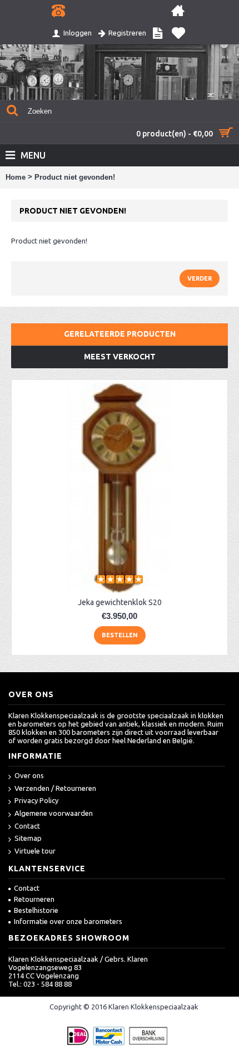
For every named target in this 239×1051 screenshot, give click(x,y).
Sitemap (28, 838)
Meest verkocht (120, 356)
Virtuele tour (35, 851)
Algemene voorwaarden (53, 813)
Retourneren (34, 899)
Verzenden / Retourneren (55, 788)
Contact (27, 826)
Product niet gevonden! (74, 177)
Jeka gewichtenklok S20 (120, 602)
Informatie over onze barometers (68, 921)
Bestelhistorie (36, 910)
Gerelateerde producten (120, 333)
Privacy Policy (36, 800)
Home (16, 177)
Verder (199, 278)
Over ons (29, 775)
